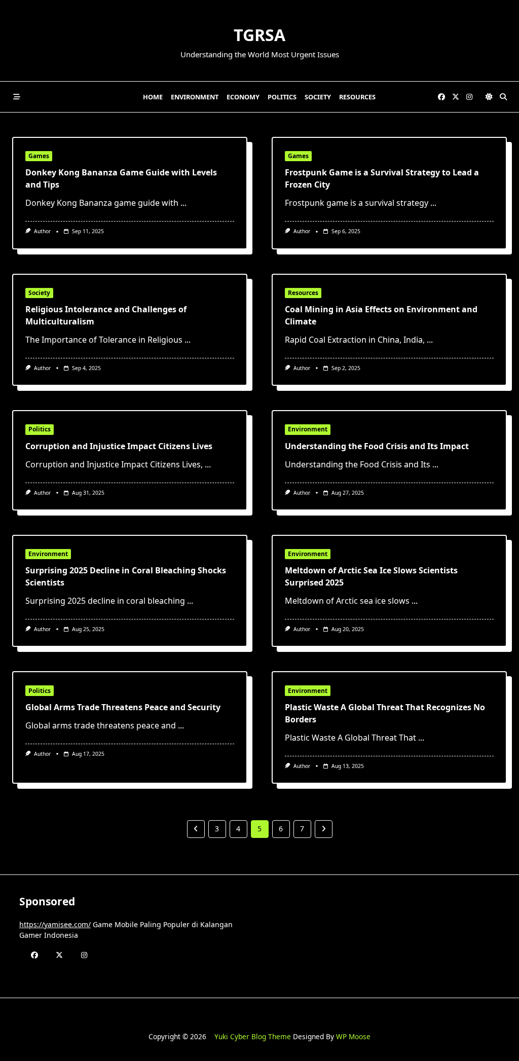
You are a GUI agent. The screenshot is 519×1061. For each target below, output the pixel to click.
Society (318, 96)
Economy (243, 96)
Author (42, 231)
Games (38, 156)
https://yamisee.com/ (55, 924)
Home (153, 96)
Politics (282, 96)
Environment (194, 96)
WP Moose (353, 1036)
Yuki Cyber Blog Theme (252, 1036)
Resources (357, 96)
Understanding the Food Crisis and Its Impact (377, 446)
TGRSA (259, 35)
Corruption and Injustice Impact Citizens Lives (118, 446)
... (183, 202)
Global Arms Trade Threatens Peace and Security (122, 707)
